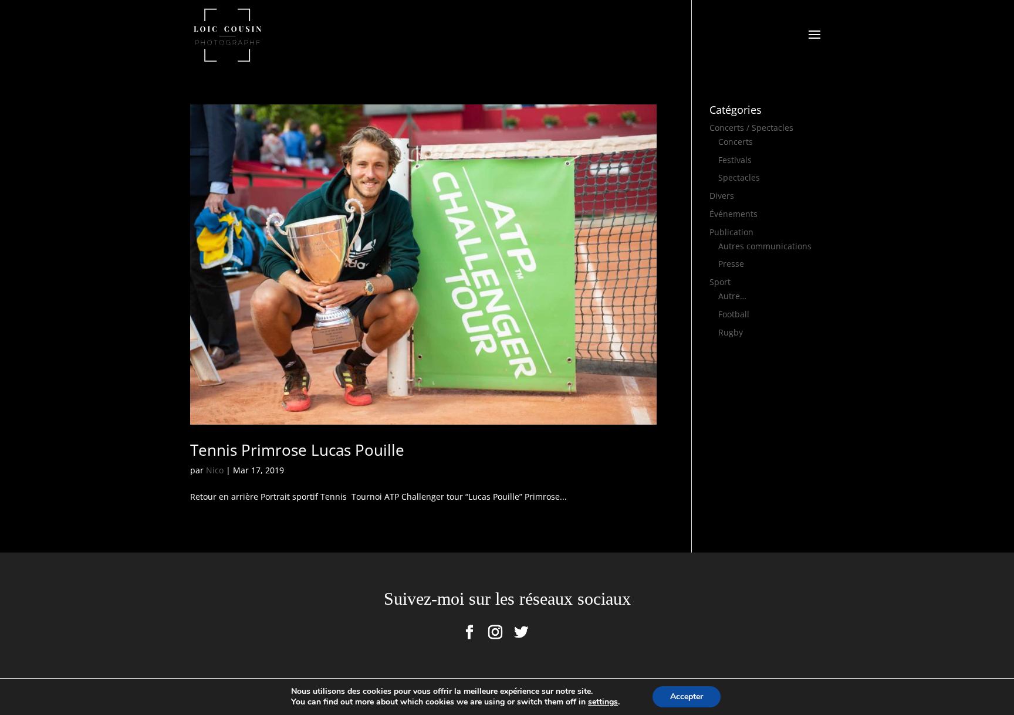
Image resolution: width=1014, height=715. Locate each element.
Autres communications (765, 246)
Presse (731, 263)
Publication (731, 232)
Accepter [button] (686, 696)
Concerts (735, 141)
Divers (721, 195)
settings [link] (603, 701)
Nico (215, 470)
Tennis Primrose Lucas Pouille (297, 449)
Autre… (732, 295)
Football (733, 314)
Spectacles (739, 177)
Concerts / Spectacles (751, 127)
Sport (720, 281)
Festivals (735, 159)
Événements (733, 213)
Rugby (730, 332)
